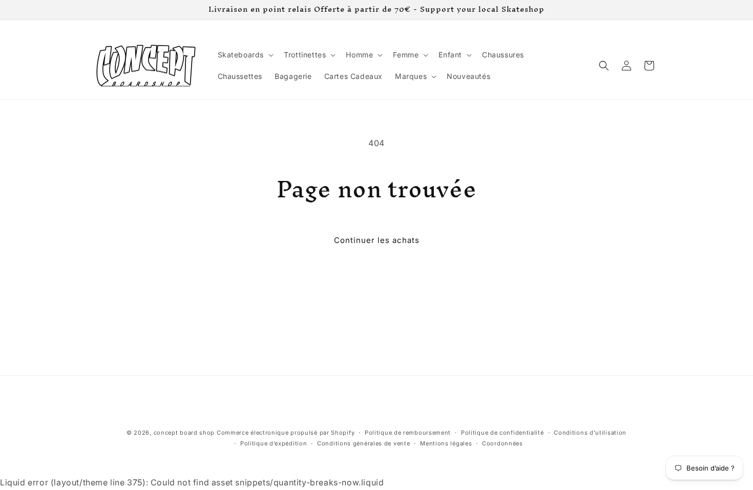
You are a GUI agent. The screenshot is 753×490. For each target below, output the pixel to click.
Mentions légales (446, 443)
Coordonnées (502, 443)
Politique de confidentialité (502, 432)
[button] (245, 55)
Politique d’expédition (273, 443)
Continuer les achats (377, 240)
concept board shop (184, 432)
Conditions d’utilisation (590, 432)
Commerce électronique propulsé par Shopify (285, 432)
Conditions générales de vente (363, 443)
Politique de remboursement (408, 432)
